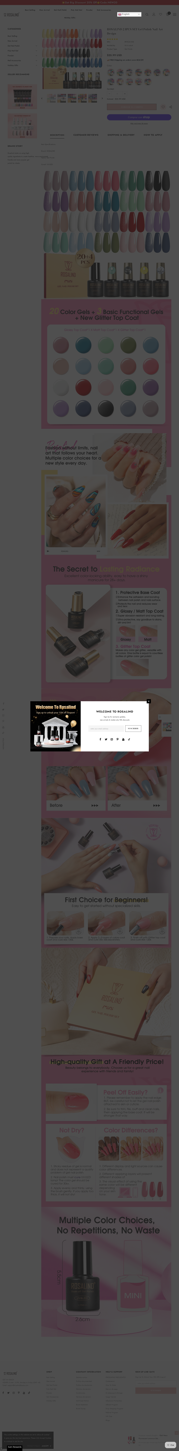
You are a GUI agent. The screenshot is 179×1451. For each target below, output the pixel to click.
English (125, 14)
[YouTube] (123, 739)
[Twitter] (106, 739)
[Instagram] (112, 739)
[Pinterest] (118, 739)
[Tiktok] (129, 739)
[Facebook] (100, 739)
